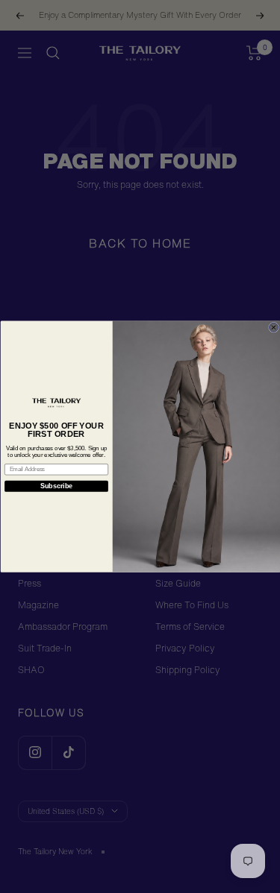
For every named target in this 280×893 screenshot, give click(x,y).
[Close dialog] (273, 327)
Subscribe (56, 486)
